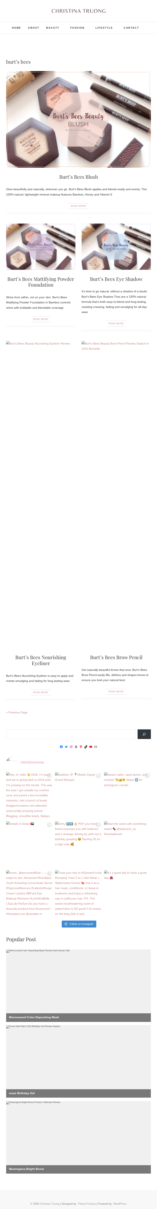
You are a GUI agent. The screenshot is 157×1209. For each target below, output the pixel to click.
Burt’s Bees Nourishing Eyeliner (40, 660)
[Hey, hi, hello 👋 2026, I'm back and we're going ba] (29, 795)
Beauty (52, 27)
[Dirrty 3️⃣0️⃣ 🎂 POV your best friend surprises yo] (78, 844)
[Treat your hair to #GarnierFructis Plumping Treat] (78, 893)
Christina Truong (49, 1203)
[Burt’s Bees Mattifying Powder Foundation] (40, 247)
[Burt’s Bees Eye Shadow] (116, 247)
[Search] (144, 734)
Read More (78, 206)
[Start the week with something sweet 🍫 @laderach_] (127, 844)
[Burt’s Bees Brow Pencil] (116, 494)
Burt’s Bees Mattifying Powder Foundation (40, 282)
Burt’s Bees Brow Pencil (116, 657)
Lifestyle (104, 27)
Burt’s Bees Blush (78, 176)
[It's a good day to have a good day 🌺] (127, 893)
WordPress (120, 1203)
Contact (131, 27)
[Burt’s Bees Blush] (78, 119)
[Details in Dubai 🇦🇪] (29, 844)
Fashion (77, 27)
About (33, 27)
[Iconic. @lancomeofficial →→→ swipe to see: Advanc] (29, 893)
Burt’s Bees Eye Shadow (116, 279)
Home (16, 27)
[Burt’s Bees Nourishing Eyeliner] (40, 494)
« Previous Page (16, 712)
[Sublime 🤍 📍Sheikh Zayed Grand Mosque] (78, 795)
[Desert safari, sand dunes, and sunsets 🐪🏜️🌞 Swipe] (127, 795)
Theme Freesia (87, 1203)
